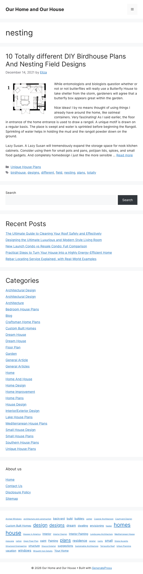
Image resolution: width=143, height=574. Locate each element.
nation (19, 541)
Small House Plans (20, 436)
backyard (59, 518)
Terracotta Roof (107, 546)
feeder (109, 526)
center (89, 519)
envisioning (97, 525)
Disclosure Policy (18, 492)
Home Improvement (20, 392)
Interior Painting (78, 533)
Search (11, 193)
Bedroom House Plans (22, 309)
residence (80, 540)
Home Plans (15, 398)
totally (91, 172)
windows (24, 550)
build (70, 518)
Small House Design (21, 430)
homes (122, 525)
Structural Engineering (16, 546)
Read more (124, 155)
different (47, 172)
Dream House (16, 335)
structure (34, 545)
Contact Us (14, 486)
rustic (100, 541)
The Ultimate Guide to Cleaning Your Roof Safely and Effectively (53, 233)
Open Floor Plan (30, 541)
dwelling (83, 525)
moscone (10, 541)
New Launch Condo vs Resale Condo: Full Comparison (46, 246)
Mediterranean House (125, 534)
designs (33, 172)
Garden (11, 354)
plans (81, 172)
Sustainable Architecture (86, 546)
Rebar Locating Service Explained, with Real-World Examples (51, 259)
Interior (46, 533)
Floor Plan (13, 347)
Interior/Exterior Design (22, 411)
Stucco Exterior (49, 546)
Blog (9, 316)
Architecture (15, 303)
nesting (69, 172)
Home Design (16, 385)
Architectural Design (21, 290)
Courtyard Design (123, 519)
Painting (53, 540)
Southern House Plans (22, 442)
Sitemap (12, 499)
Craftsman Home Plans (23, 322)
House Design (16, 404)
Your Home (61, 550)
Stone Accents (121, 541)
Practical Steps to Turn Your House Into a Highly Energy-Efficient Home (59, 252)
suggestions (65, 545)
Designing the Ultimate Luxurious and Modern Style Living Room (54, 240)
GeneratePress (102, 568)
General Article (17, 360)
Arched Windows (14, 519)
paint (43, 540)
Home (10, 373)
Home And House (19, 379)
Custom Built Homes (21, 328)
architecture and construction (37, 519)
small (109, 540)
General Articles (18, 366)
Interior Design (60, 534)
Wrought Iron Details (43, 551)
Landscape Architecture (101, 534)
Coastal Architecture (103, 519)
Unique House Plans (26, 167)
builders (79, 518)
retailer (92, 541)
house (13, 533)
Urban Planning (124, 546)
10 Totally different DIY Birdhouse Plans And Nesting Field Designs (66, 60)
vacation (11, 550)
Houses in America (32, 534)
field (59, 172)
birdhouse (18, 172)
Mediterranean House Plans (26, 423)
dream (71, 525)
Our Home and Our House (35, 9)
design (40, 525)
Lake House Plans (19, 417)
